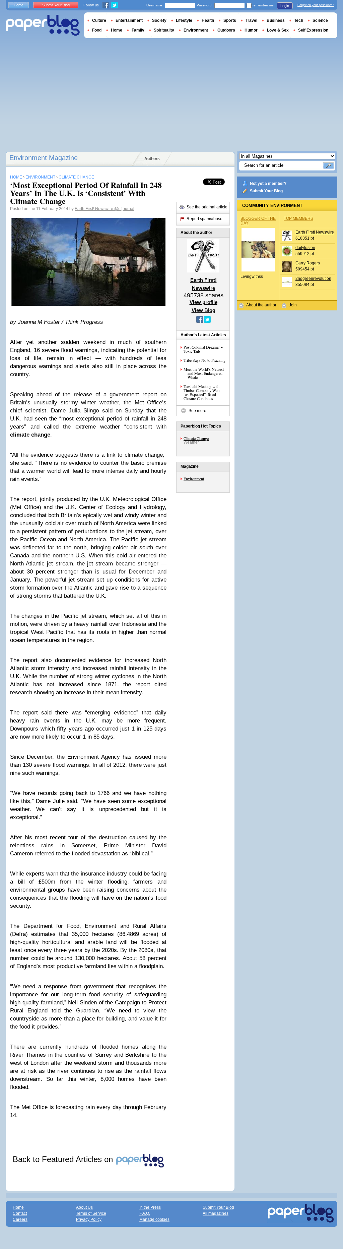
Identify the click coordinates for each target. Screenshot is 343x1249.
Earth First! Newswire (94, 208)
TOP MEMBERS (298, 218)
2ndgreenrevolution (313, 278)
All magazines (215, 1213)
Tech (298, 20)
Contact (20, 1213)
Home (18, 5)
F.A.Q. (144, 1213)
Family (138, 30)
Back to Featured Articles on (64, 1159)
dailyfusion (305, 247)
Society (159, 20)
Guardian (87, 1010)
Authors (152, 158)
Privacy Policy (88, 1219)
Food (96, 30)
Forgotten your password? (315, 5)
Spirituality (164, 30)
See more (197, 410)
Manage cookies (154, 1219)
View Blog (203, 310)
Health (208, 20)
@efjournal (124, 208)
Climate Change (196, 438)
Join (293, 305)
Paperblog (43, 25)
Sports (229, 20)
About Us (84, 1207)
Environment (194, 478)
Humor (251, 30)
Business (276, 20)
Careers (20, 1219)
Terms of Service (91, 1213)
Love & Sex (278, 30)
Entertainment (129, 20)
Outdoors (226, 30)
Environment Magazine (43, 157)
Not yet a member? (268, 183)
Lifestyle (184, 20)
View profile (203, 302)
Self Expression (313, 30)
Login (284, 6)
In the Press (150, 1207)
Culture (99, 20)
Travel (251, 20)
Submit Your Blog (266, 191)
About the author (261, 305)
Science (320, 20)
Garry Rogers (307, 263)
